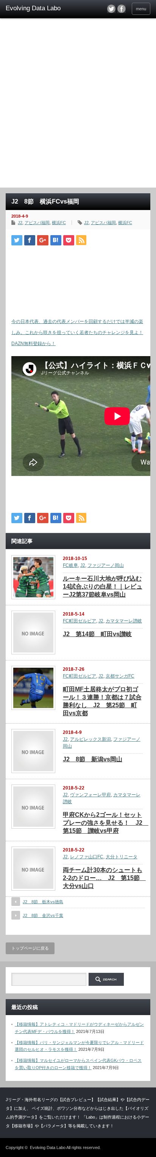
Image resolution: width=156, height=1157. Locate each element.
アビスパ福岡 (37, 222)
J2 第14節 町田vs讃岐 (97, 634)
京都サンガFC (120, 676)
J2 (20, 222)
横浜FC (59, 222)
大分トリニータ (121, 856)
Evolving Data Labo (48, 1147)
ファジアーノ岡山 (105, 565)
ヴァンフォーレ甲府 (90, 794)
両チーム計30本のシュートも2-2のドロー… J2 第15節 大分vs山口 (104, 878)
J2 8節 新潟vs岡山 (92, 759)
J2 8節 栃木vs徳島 (43, 901)
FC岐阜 (70, 565)
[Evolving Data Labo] (37, 8)
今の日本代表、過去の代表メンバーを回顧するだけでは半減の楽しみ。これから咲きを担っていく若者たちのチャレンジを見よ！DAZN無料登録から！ (77, 332)
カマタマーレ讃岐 (124, 621)
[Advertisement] (78, 105)
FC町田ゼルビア (79, 621)
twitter (111, 9)
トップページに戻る (30, 948)
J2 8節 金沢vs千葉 (43, 915)
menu (141, 8)
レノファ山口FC (86, 856)
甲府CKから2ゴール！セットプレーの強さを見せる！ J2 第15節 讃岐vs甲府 (105, 823)
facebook (121, 9)
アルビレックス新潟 (90, 739)
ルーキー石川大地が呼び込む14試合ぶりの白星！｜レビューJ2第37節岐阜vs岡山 (102, 586)
